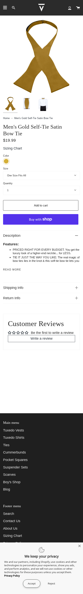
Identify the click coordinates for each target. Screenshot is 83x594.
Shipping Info (13, 288)
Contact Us (11, 521)
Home (6, 118)
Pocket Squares (15, 460)
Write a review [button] (41, 338)
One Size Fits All (16, 175)
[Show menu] (5, 7)
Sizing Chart (12, 148)
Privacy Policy (12, 575)
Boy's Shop (11, 482)
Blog (6, 489)
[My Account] (69, 7)
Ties (6, 445)
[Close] (79, 546)
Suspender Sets (15, 467)
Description (11, 235)
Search (8, 514)
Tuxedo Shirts (13, 438)
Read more (12, 269)
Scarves (9, 475)
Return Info (11, 298)
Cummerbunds (14, 452)
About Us (10, 528)
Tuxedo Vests (13, 430)
